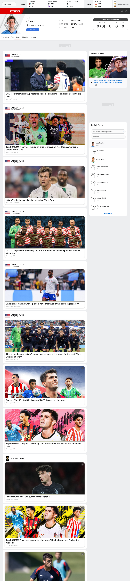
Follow (32, 30)
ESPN (15, 11)
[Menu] (3, 11)
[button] (122, 11)
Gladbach (32, 25)
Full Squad (108, 213)
